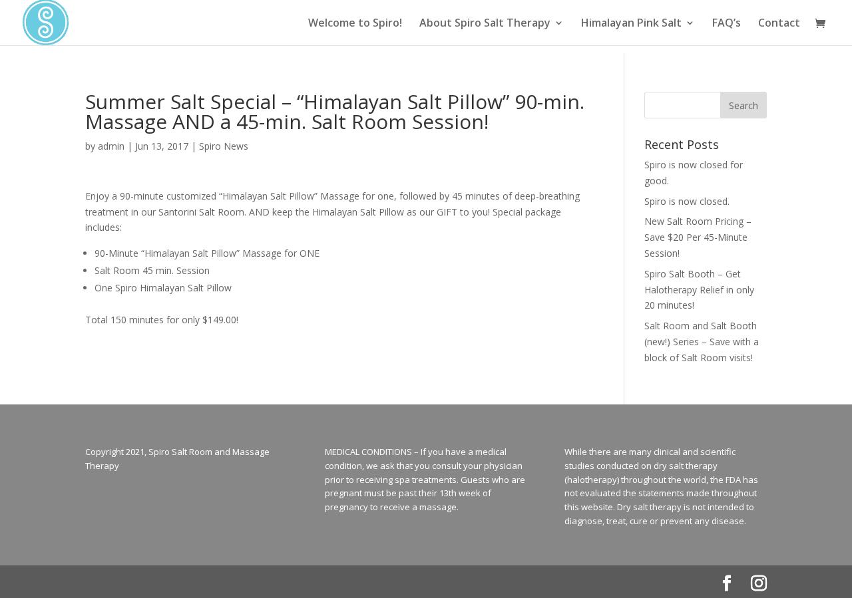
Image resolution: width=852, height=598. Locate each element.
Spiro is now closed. (687, 201)
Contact (779, 24)
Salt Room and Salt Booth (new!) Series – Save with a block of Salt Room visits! (701, 341)
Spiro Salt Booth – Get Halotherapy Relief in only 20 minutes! (699, 289)
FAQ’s (726, 24)
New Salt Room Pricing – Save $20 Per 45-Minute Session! (697, 237)
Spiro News (223, 146)
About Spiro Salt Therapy (484, 24)
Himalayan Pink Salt (631, 24)
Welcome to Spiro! (355, 24)
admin (111, 146)
